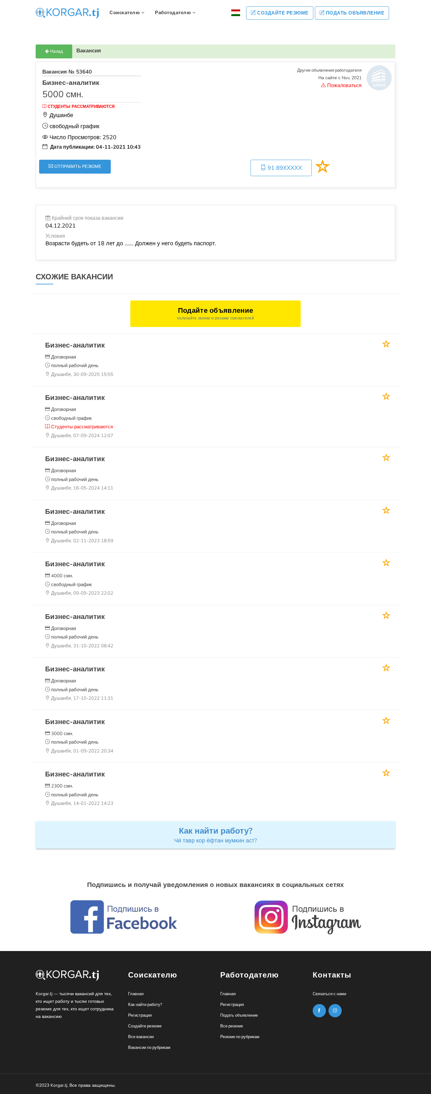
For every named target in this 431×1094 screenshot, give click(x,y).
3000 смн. (61, 733)
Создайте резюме (282, 13)
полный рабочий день (74, 365)
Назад (56, 51)
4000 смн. (61, 576)
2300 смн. (61, 786)
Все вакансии (141, 1037)
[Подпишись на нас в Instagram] (319, 1010)
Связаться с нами (329, 994)
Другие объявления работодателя (329, 70)
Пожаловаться (344, 85)
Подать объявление (354, 13)
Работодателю (173, 12)
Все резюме (231, 1026)
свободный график (71, 418)
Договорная (63, 357)
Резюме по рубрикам (239, 1037)
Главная (136, 994)
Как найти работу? (145, 1005)
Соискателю (125, 12)
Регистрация (140, 1015)
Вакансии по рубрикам (149, 1047)
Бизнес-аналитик (75, 345)
